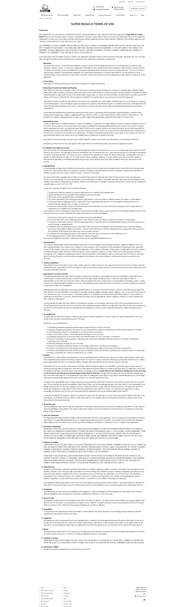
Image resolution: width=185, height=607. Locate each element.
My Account (139, 1)
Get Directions (141, 596)
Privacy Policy (68, 601)
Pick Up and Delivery (63, 15)
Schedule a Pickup (137, 8)
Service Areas (120, 15)
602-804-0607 (100, 7)
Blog (142, 15)
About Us (132, 15)
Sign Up (130, 1)
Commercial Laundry (104, 15)
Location (66, 596)
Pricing (66, 590)
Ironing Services (89, 15)
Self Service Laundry (47, 15)
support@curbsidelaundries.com (100, 238)
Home (40, 18)
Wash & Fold (77, 15)
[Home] (45, 8)
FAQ (65, 588)
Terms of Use (68, 604)
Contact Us (122, 1)
